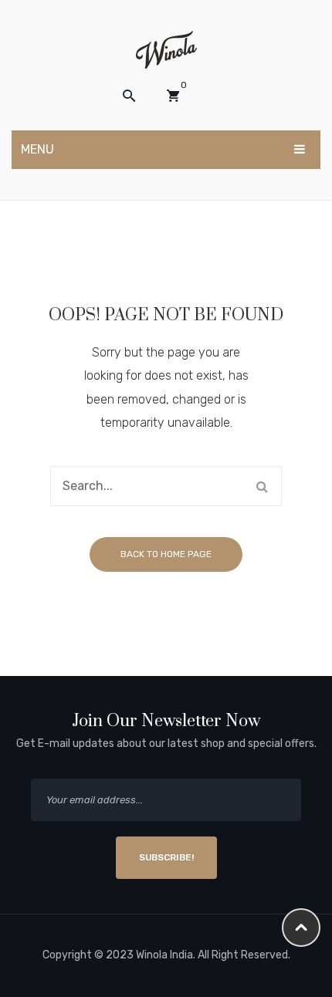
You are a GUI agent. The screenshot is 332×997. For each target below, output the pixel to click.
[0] (173, 96)
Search (261, 486)
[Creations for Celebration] (166, 49)
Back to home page (166, 554)
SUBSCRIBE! (166, 857)
